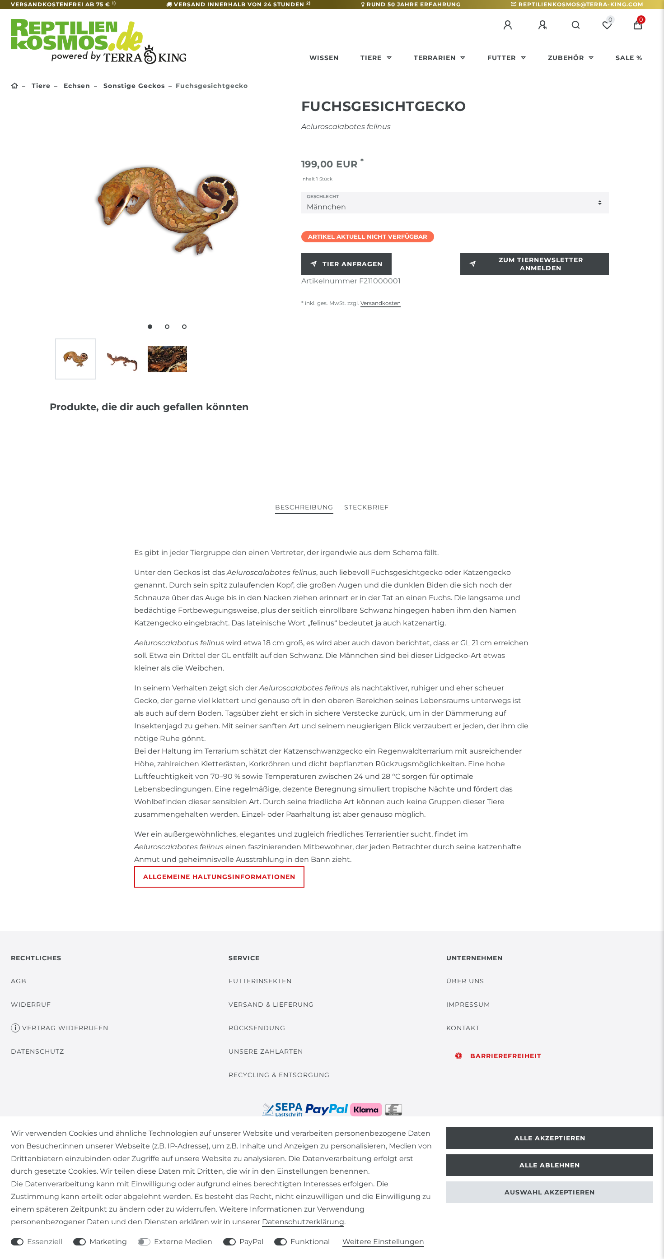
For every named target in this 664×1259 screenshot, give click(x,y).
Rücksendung (257, 1028)
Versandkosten (380, 303)
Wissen (324, 58)
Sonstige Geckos (133, 86)
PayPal (251, 1241)
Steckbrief (366, 507)
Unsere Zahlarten (266, 1051)
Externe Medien (183, 1241)
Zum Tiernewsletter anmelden (541, 264)
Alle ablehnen (549, 1165)
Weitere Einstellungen (383, 1241)
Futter (502, 58)
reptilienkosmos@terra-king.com (581, 4)
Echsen (75, 86)
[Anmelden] (509, 25)
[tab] (304, 508)
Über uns (465, 981)
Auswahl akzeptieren (550, 1192)
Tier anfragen (353, 264)
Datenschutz (37, 1051)
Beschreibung (304, 507)
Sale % (629, 58)
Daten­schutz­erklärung (303, 1221)
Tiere (372, 58)
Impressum (468, 1004)
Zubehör (567, 58)
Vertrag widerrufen (65, 1028)
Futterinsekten (260, 981)
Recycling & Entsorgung (279, 1075)
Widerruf (31, 1004)
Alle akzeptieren (549, 1138)
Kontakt (463, 1028)
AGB (19, 981)
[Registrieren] (544, 25)
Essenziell (44, 1241)
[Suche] (576, 25)
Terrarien (436, 58)
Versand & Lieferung (271, 1004)
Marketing (108, 1241)
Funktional (310, 1241)
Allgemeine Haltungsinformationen (219, 877)
